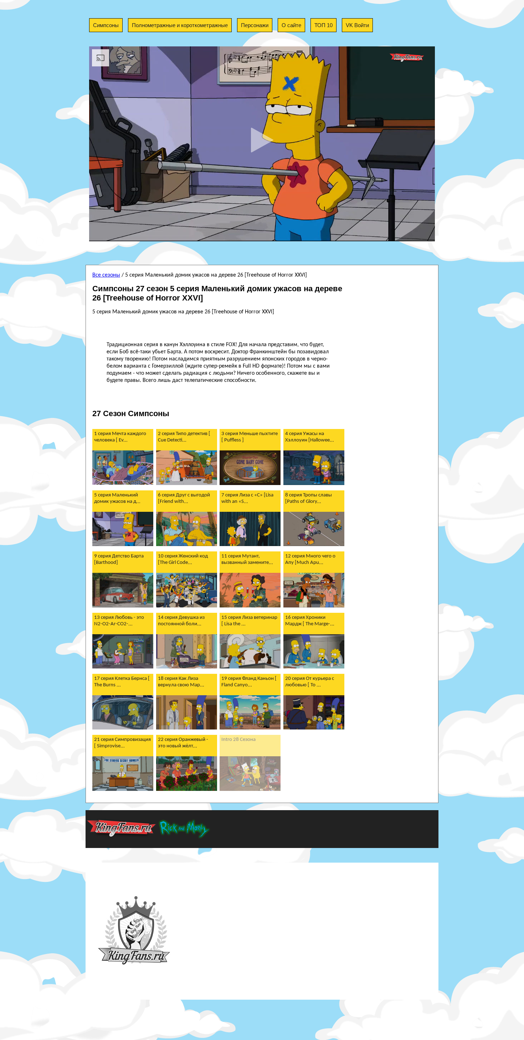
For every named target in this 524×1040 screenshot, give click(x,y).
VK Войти (357, 25)
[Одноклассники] (310, 253)
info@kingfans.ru (326, 932)
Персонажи (254, 25)
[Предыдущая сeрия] (176, 252)
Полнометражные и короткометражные (180, 25)
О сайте (291, 25)
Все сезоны (106, 275)
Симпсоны (106, 25)
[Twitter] (302, 253)
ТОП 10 (323, 25)
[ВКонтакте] (294, 253)
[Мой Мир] (318, 253)
